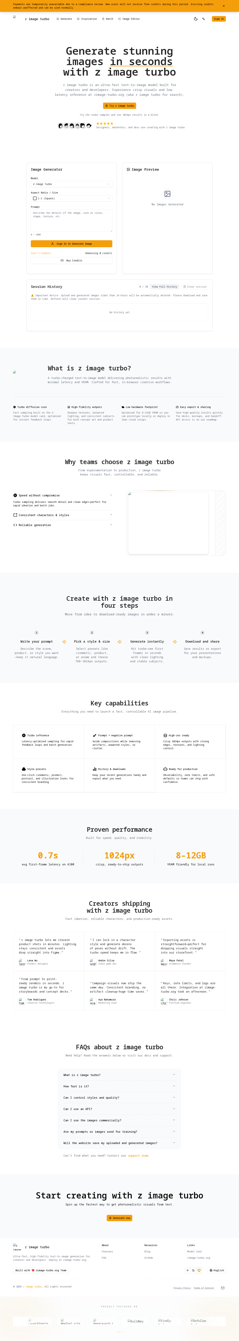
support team (138, 1155)
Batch (109, 18)
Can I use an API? (78, 1109)
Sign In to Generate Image (74, 243)
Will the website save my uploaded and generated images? (110, 1143)
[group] (193, 1270)
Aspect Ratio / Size (44, 192)
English (218, 1270)
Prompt (35, 207)
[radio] (188, 1270)
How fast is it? (76, 1086)
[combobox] (71, 184)
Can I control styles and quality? (91, 1098)
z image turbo (32, 1286)
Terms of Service (204, 1288)
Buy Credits (74, 260)
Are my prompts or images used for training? (100, 1132)
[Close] (224, 6)
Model (34, 178)
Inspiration (89, 18)
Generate (66, 18)
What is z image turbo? (82, 1075)
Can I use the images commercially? (92, 1120)
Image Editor (131, 18)
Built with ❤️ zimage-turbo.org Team (40, 1270)
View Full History (164, 286)
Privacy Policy (182, 1288)
